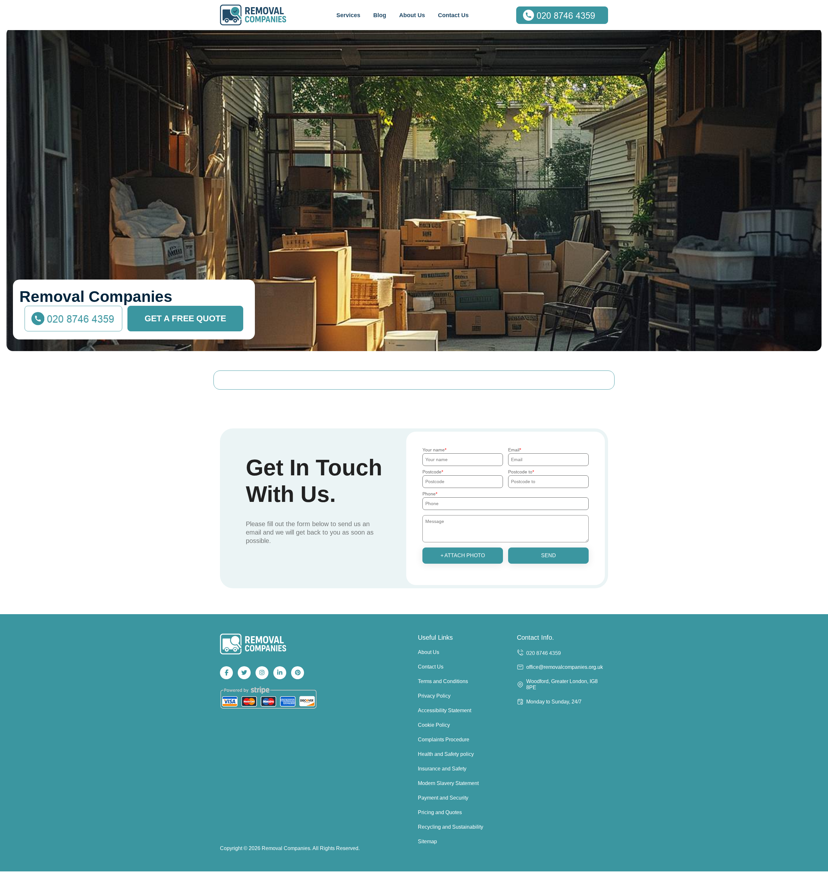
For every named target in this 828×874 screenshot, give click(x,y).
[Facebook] (226, 672)
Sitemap (427, 841)
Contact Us (453, 15)
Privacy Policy (434, 696)
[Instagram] (262, 672)
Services (348, 15)
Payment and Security (443, 798)
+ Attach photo (463, 555)
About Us (412, 15)
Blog (379, 15)
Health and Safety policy (446, 754)
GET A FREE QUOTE (185, 318)
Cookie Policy (434, 725)
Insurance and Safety (442, 768)
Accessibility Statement (444, 710)
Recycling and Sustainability (450, 827)
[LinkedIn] (279, 672)
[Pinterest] (297, 672)
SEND (548, 555)
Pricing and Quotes (440, 812)
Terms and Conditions (443, 681)
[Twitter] (244, 672)
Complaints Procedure (443, 739)
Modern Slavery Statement (448, 783)
